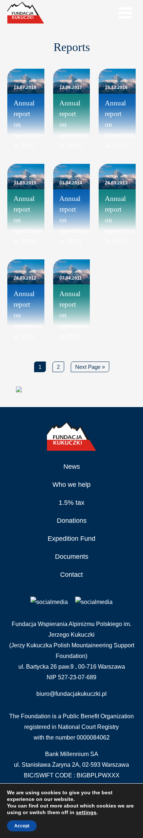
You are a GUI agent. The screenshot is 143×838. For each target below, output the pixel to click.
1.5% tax (71, 502)
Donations (72, 520)
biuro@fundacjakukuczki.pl (71, 694)
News (71, 466)
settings (86, 812)
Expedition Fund (71, 538)
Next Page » (90, 367)
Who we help (71, 484)
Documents (71, 556)
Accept (21, 825)
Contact (71, 574)
